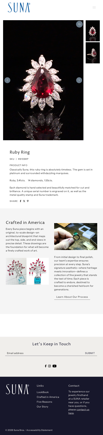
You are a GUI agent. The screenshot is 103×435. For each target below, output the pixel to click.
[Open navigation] (94, 7)
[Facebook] (45, 366)
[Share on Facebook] (20, 201)
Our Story (42, 406)
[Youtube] (54, 366)
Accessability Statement (39, 430)
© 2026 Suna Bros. (15, 430)
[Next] (79, 80)
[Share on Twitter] (24, 201)
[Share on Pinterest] (28, 201)
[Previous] (7, 80)
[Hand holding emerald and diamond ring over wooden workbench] (75, 236)
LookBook (43, 392)
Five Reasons (44, 401)
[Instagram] (49, 366)
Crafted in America (48, 397)
